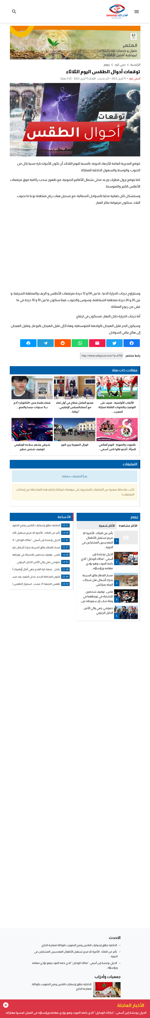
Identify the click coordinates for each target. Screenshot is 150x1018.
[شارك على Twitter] (114, 343)
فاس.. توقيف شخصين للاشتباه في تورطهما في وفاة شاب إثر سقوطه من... (96, 596)
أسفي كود (134, 78)
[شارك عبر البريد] (97, 343)
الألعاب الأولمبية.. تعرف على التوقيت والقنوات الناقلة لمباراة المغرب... (117, 407)
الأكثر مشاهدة (128, 525)
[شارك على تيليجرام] (45, 343)
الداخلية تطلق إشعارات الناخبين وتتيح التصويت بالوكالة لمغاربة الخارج (79, 945)
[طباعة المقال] (28, 343)
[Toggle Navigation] (138, 11)
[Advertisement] (75, 248)
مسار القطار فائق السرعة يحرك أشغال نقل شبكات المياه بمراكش (97, 580)
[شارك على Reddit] (62, 343)
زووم (107, 64)
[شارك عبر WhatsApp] (80, 343)
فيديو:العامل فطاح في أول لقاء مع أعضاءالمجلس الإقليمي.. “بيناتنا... (74, 407)
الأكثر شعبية (107, 525)
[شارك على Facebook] (131, 343)
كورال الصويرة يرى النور (74, 444)
